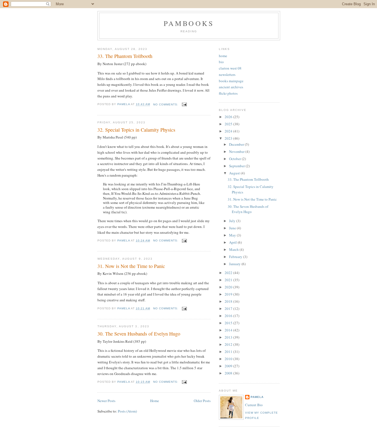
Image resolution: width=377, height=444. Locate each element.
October (235, 158)
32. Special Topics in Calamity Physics (136, 129)
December (237, 144)
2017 (229, 308)
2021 (229, 279)
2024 (229, 131)
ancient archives (231, 86)
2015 (229, 322)
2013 (229, 337)
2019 (229, 294)
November (237, 151)
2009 (229, 365)
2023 (229, 138)
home (223, 55)
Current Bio (254, 404)
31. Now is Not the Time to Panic (131, 266)
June (233, 227)
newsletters (227, 74)
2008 (229, 373)
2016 (229, 315)
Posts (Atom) (127, 411)
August (235, 173)
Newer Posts (106, 400)
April (233, 242)
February (236, 256)
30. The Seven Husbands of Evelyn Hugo (138, 333)
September (237, 165)
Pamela (257, 396)
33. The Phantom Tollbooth (124, 56)
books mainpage (231, 80)
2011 (229, 351)
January (235, 263)
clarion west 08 (230, 68)
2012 (229, 344)
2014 (229, 330)
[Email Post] (184, 104)
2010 (229, 358)
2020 (229, 287)
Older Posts (202, 400)
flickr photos (228, 93)
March (234, 249)
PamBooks (189, 23)
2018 (229, 301)
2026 (229, 116)
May (233, 235)
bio (221, 61)
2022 (229, 272)
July (232, 220)
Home (154, 400)
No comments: (166, 104)
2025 (229, 123)
